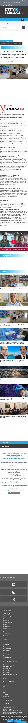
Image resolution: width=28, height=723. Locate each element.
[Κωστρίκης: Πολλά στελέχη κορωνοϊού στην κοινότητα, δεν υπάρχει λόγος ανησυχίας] (14, 390)
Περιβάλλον (6, 632)
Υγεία (4, 683)
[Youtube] (7, 5)
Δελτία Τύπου (6, 670)
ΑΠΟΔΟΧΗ (10, 721)
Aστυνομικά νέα (6, 458)
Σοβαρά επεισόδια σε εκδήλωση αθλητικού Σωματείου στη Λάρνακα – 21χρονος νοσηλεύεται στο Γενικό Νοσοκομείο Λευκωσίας (14, 471)
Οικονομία (6, 620)
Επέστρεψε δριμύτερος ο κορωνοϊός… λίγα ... (11, 43)
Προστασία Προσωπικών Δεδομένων (12, 710)
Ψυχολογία (6, 685)
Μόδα (4, 692)
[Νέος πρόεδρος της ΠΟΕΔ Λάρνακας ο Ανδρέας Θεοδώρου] (14, 299)
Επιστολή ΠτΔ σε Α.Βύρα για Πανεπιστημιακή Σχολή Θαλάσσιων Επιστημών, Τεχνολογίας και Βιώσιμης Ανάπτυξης (12, 361)
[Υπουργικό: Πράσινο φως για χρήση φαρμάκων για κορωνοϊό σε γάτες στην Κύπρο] (14, 372)
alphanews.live (8, 105)
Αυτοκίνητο (6, 696)
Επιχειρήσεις (6, 628)
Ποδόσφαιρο (11, 460)
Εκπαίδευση (6, 626)
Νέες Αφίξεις (6, 668)
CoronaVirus (9, 41)
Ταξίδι (4, 690)
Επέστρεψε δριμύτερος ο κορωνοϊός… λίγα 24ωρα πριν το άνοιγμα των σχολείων (13, 324)
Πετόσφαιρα (6, 654)
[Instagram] (9, 5)
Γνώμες (9, 4)
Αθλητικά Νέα (14, 458)
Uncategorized (8, 490)
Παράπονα (3, 0)
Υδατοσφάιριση (7, 656)
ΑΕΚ (4, 642)
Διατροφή (5, 688)
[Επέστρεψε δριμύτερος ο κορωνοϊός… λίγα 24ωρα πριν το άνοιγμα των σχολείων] (14, 316)
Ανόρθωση (11, 483)
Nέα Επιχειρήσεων (8, 666)
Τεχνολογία (6, 694)
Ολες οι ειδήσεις (14, 492)
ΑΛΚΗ (4, 646)
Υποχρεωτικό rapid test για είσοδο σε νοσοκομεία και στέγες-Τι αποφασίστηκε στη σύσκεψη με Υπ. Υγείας (12, 343)
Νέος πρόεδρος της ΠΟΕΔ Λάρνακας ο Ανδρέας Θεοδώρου (13, 307)
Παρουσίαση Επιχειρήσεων (10, 674)
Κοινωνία (10, 467)
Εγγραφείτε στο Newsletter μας (14, 2)
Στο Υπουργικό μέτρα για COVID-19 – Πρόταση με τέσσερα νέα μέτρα (13, 417)
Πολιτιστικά (6, 630)
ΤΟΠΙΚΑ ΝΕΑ (17, 460)
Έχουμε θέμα (6, 615)
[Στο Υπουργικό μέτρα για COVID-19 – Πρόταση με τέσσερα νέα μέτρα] (14, 408)
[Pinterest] (12, 5)
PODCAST (5, 635)
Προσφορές (6, 672)
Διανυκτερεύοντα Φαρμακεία (14, 0)
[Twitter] (4, 5)
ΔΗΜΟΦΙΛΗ (5, 446)
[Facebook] (1, 5)
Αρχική (2, 41)
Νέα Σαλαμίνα (21, 458)
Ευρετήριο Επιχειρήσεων (9, 664)
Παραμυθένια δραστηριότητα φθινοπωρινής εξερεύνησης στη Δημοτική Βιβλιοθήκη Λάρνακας (13, 289)
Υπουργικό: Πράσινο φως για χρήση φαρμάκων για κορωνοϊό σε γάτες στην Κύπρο (14, 380)
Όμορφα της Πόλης (8, 617)
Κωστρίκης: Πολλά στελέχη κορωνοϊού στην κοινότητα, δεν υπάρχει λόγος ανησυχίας (13, 398)
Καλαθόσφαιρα (7, 652)
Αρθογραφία (4, 4)
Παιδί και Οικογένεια (8, 681)
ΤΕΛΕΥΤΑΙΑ (5, 442)
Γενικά (5, 618)
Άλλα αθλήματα (7, 657)
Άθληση (5, 687)
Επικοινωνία (15, 4)
